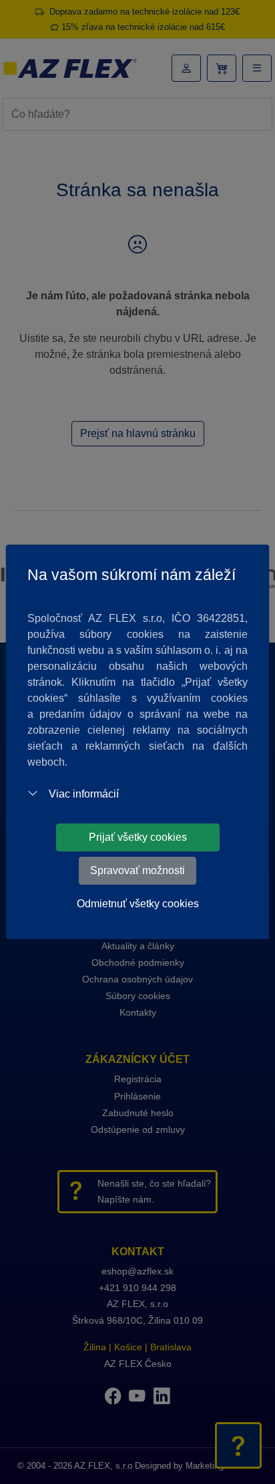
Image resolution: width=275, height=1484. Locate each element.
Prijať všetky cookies (138, 837)
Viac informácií (84, 794)
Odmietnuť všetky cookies (138, 903)
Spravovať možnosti (137, 870)
